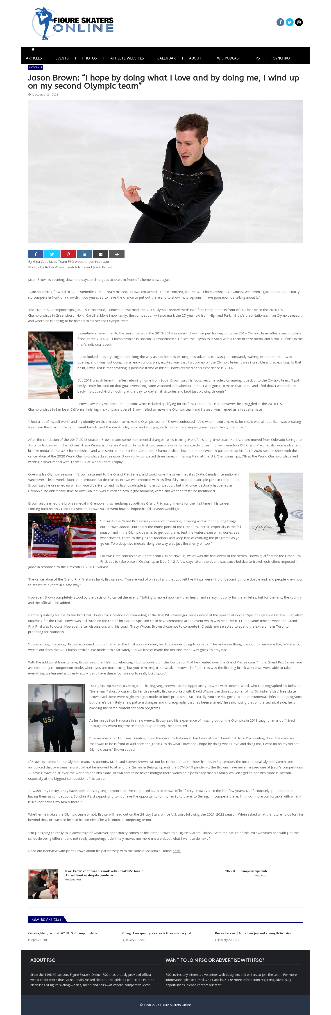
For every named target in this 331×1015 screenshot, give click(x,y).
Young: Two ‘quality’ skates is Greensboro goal (156, 933)
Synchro (281, 58)
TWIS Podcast (228, 58)
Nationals (35, 67)
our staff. (215, 985)
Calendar (166, 58)
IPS (257, 58)
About (195, 58)
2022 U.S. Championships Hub (246, 871)
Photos (89, 58)
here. (177, 850)
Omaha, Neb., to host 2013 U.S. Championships (62, 933)
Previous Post (72, 879)
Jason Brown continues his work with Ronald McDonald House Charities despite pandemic (103, 873)
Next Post (261, 875)
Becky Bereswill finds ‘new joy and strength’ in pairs (253, 933)
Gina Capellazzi (216, 980)
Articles (34, 58)
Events (62, 58)
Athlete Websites (127, 58)
